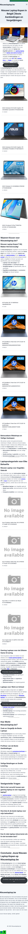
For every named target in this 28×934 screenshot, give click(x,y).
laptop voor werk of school (14, 52)
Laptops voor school (8, 707)
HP (13, 58)
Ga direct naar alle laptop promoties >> (14, 880)
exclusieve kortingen (19, 751)
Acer (5, 480)
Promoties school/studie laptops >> (13, 704)
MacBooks (3, 695)
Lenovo (19, 58)
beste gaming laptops (15, 657)
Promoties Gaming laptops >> (11, 672)
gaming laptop (20, 51)
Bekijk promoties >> (11, 65)
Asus (4, 60)
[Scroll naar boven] (1, 932)
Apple (9, 60)
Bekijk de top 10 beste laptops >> (19, 1)
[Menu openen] (26, 4)
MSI (8, 669)
